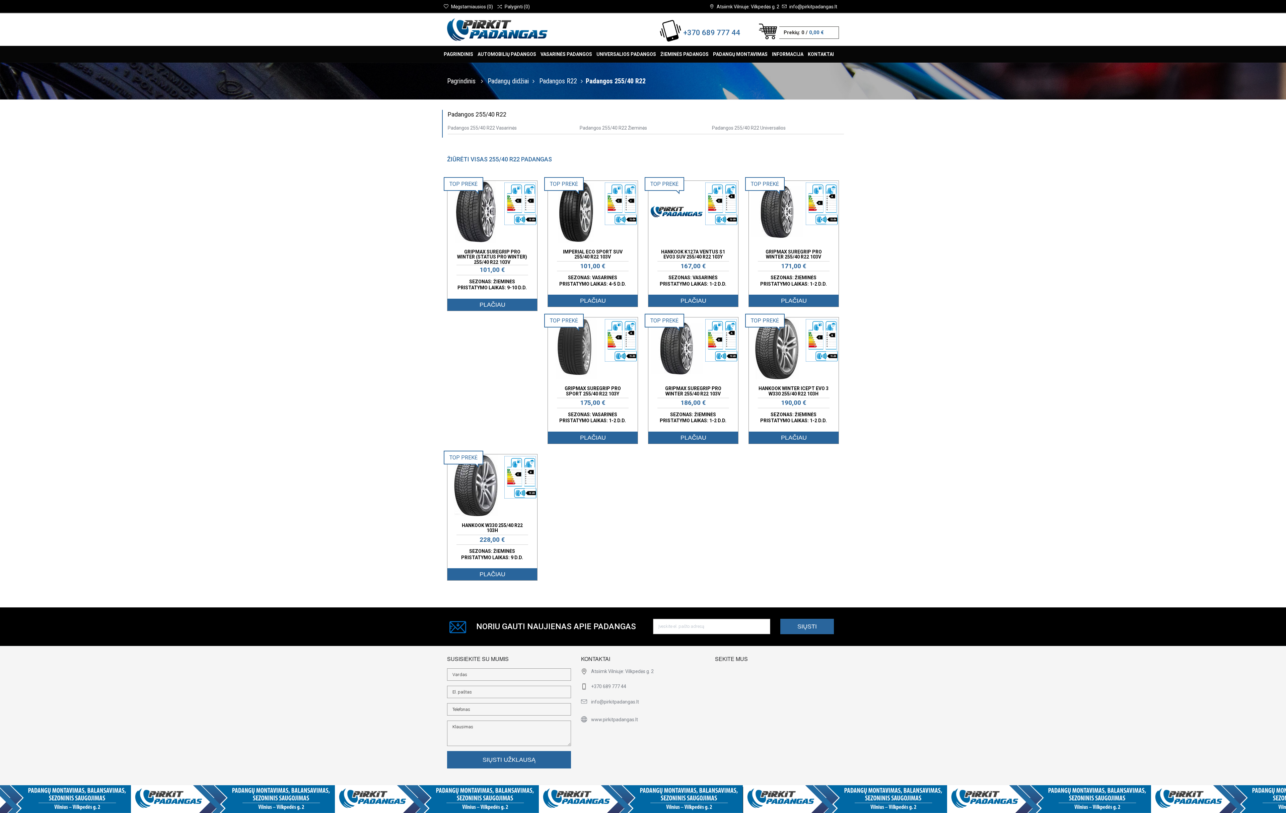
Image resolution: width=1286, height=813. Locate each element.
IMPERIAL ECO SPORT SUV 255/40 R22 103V (593, 254)
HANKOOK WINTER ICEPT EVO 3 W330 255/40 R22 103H (794, 391)
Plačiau (492, 304)
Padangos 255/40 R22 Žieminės (613, 128)
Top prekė (463, 184)
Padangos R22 (558, 81)
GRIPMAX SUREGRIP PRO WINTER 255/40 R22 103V (794, 254)
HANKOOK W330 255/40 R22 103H (492, 528)
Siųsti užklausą (509, 759)
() (472, 6)
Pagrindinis (458, 54)
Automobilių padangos (507, 54)
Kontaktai (821, 54)
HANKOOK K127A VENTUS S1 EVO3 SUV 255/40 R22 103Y (693, 254)
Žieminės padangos (684, 54)
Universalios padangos (626, 54)
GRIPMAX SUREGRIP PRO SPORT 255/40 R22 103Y (593, 391)
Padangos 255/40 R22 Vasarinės (482, 128)
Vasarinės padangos (566, 54)
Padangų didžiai (508, 81)
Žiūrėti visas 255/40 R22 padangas (499, 159)
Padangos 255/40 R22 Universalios (749, 128)
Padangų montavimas (740, 54)
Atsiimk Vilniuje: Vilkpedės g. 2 (748, 6)
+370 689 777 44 (711, 32)
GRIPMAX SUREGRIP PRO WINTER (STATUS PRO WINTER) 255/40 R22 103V (492, 257)
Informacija (787, 54)
